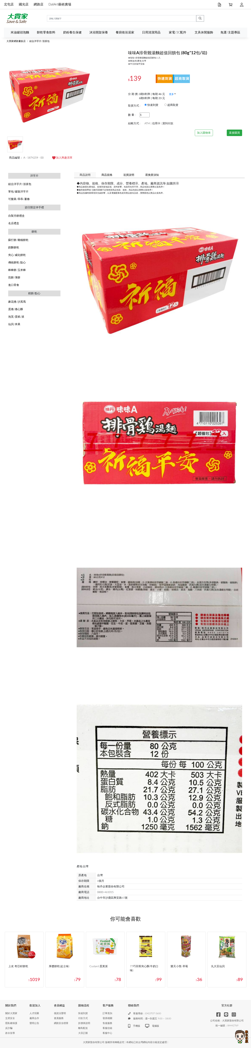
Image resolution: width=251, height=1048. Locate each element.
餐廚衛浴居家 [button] (125, 32)
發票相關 (107, 1018)
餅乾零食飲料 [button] (46, 32)
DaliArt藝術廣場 (59, 4)
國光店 (24, 4)
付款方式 (83, 1018)
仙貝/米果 (14, 324)
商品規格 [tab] (106, 175)
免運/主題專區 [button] (230, 32)
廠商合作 (34, 1018)
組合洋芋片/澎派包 (39, 41)
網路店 (38, 4)
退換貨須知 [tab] (152, 175)
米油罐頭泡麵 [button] (20, 32)
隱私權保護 (11, 1023)
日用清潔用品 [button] (151, 32)
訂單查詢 (107, 1013)
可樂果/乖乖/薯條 (19, 199)
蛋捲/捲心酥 (15, 309)
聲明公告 (34, 1023)
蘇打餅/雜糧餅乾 (18, 240)
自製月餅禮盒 (16, 215)
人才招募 (34, 1013)
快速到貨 (83, 1013)
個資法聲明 (60, 1013)
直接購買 (234, 132)
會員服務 (59, 1018)
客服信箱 (107, 1028)
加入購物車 (204, 132)
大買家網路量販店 (16, 41)
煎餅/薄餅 (14, 277)
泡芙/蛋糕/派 (16, 316)
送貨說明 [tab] (128, 175)
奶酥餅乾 (13, 247)
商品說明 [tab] (85, 175)
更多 (171, 94)
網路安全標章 (61, 1023)
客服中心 (107, 1033)
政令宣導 (10, 1033)
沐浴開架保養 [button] (98, 32)
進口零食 (13, 285)
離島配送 (83, 1028)
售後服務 (107, 1023)
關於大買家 (11, 1013)
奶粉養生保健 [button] (72, 32)
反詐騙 (8, 1028)
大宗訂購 (83, 1033)
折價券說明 (84, 1023)
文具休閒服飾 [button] (204, 32)
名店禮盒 (13, 223)
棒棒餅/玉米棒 (17, 270)
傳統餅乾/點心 (17, 262)
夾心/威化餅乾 (17, 255)
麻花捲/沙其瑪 (17, 301)
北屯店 (9, 4)
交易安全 (10, 1018)
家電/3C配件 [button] (177, 32)
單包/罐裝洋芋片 (18, 191)
